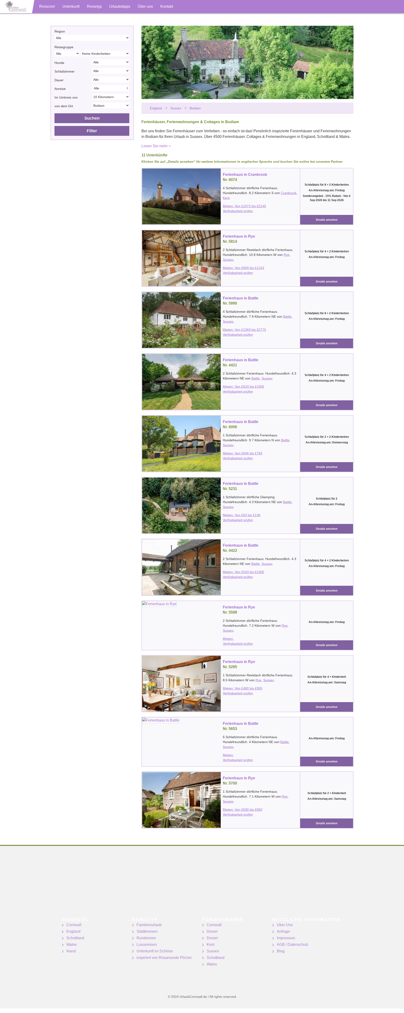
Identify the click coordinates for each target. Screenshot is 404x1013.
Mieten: (228, 639)
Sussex (228, 260)
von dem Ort (63, 106)
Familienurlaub (149, 925)
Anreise (60, 89)
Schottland (75, 938)
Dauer (59, 80)
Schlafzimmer (64, 71)
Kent (226, 198)
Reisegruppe (63, 47)
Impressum (286, 938)
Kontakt (166, 6)
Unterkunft (70, 6)
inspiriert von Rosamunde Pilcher (164, 958)
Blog (281, 951)
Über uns (145, 6)
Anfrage (283, 931)
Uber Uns (285, 925)
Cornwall (73, 925)
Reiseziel (47, 6)
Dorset (212, 938)
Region (59, 31)
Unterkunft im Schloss (155, 951)
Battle (287, 316)
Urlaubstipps (119, 6)
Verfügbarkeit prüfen (238, 211)
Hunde (59, 63)
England (73, 931)
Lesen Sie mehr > (156, 146)
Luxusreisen (147, 945)
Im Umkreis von (66, 97)
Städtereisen (147, 931)
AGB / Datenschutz (292, 945)
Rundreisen (146, 938)
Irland (71, 951)
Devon (212, 931)
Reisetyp (94, 6)
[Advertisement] (140, 884)
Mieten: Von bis (244, 206)
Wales (71, 945)
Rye (286, 255)
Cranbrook (288, 193)
